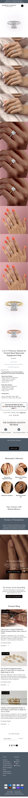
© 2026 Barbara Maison (9, 794)
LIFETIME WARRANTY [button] (14, 367)
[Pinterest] (14, 745)
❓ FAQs (16, 763)
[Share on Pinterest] (17, 415)
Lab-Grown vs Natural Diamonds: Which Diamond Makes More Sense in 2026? (14, 631)
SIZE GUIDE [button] (13, 362)
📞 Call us (16, 760)
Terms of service (7, 763)
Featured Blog (14, 606)
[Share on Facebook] (13, 415)
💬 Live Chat (17, 765)
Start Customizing (14, 596)
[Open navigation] (25, 6)
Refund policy (10, 791)
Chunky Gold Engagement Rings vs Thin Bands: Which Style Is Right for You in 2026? (13, 709)
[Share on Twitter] (16, 415)
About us (5, 760)
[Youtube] (17, 745)
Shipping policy (7, 771)
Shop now (14, 448)
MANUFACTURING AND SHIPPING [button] (13, 364)
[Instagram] (12, 745)
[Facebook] (9, 745)
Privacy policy (6, 762)
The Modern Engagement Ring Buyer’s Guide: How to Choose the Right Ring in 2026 (12, 670)
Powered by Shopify (19, 794)
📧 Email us (17, 762)
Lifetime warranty (7, 765)
